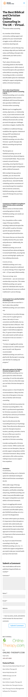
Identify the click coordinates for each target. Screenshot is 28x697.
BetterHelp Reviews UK (10, 672)
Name (5, 593)
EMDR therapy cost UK (9, 675)
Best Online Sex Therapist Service (13, 685)
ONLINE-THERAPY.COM (14, 652)
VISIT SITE (6, 656)
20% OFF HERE (7, 658)
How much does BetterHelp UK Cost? (14, 666)
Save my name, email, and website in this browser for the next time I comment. (14, 618)
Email (5, 601)
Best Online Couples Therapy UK (12, 682)
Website (5, 608)
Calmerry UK (6, 679)
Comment (6, 575)
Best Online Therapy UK (10, 669)
